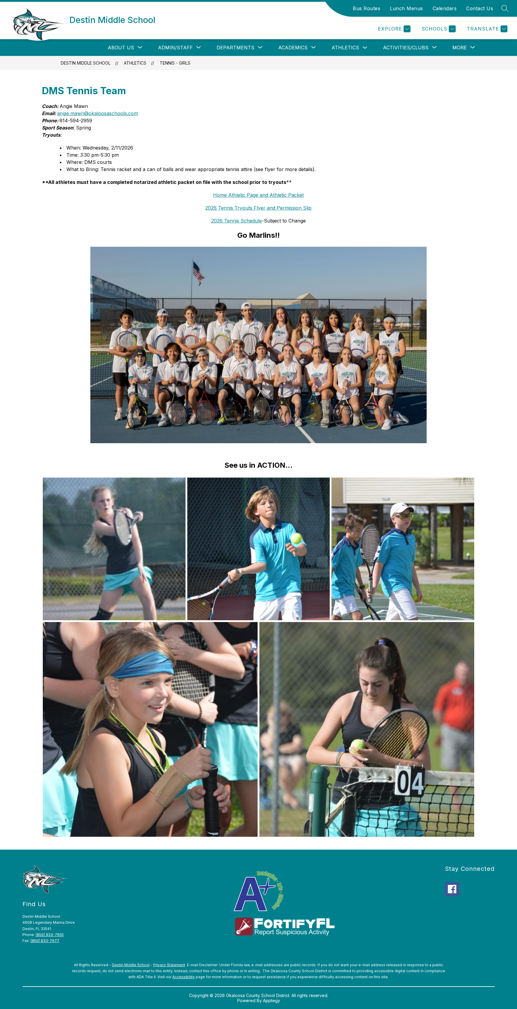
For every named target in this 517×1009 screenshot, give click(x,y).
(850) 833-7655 (50, 934)
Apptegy (271, 1000)
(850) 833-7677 (45, 940)
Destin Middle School (85, 62)
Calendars (445, 8)
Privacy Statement (169, 965)
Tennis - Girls (175, 62)
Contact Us (479, 8)
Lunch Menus (406, 8)
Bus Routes (366, 8)
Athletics (345, 48)
